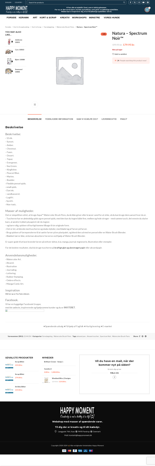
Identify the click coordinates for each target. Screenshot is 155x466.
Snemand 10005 (18, 70)
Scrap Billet (19, 362)
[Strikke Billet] (9, 389)
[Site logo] (16, 9)
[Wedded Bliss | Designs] (46, 380)
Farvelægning (49, 27)
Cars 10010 (19, 50)
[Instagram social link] (139, 2)
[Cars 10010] (9, 51)
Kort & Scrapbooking (21, 27)
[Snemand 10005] (9, 71)
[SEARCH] (124, 2)
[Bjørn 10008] (9, 61)
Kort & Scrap (36, 27)
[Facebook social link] (130, 2)
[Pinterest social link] (148, 2)
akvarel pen (81, 336)
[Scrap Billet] (9, 365)
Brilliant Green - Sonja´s (53, 362)
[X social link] (135, 2)
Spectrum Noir (105, 336)
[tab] (35, 118)
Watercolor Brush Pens (65, 27)
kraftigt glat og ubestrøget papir (70, 247)
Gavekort (48, 369)
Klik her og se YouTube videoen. (17, 294)
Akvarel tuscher (93, 336)
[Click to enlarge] (35, 104)
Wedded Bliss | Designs (61, 378)
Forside (8, 27)
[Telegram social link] (145, 336)
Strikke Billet (20, 387)
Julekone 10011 (18, 41)
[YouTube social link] (143, 2)
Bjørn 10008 (20, 59)
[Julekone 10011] (9, 42)
